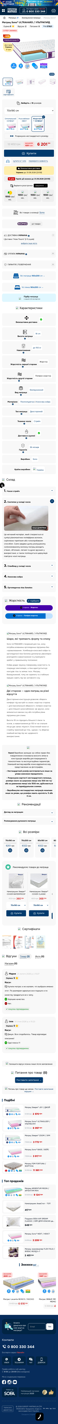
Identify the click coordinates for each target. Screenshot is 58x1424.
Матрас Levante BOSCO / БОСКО (18, 1299)
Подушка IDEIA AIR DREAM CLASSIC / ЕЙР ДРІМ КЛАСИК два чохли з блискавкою (39, 1219)
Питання (35, 26)
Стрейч (37, 421)
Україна (40, 470)
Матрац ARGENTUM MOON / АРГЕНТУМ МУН (37, 1189)
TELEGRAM (19, 1362)
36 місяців (34, 447)
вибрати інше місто (29, 243)
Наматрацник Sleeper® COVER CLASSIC (39, 892)
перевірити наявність (38, 161)
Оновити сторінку (29, 1414)
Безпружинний (36, 390)
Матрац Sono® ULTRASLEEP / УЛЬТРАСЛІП (37, 1122)
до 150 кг (37, 347)
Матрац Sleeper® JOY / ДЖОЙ (37, 1107)
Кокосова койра (43, 402)
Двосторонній (36, 411)
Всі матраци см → (32, 276)
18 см (37, 333)
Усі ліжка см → (32, 287)
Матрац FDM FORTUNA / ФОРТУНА (35, 1164)
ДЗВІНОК (41, 1362)
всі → (36, 1264)
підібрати (34, 600)
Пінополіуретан (27, 402)
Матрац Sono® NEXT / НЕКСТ (37, 1234)
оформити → (40, 185)
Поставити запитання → (29, 1080)
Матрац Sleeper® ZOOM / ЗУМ (37, 1135)
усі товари (36, 224)
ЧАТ (30, 1362)
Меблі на (9, 1390)
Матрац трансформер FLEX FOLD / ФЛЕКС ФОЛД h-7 (40, 1250)
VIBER (6, 1362)
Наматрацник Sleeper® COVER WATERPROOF (16, 892)
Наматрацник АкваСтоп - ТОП (38, 1203)
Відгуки (22, 26)
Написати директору (8, 1409)
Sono (42, 212)
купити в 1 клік (19, 161)
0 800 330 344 (35, 11)
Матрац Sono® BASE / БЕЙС (37, 1149)
